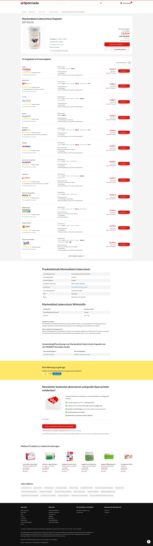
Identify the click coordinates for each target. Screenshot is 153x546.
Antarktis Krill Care (26, 487)
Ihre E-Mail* (45, 419)
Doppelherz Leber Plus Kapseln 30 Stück (70, 464)
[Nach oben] (149, 542)
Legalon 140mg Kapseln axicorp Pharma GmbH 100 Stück (109, 464)
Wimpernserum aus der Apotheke (30, 495)
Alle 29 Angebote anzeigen (75, 256)
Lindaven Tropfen (73, 487)
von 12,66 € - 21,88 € (58, 39)
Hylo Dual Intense (48, 487)
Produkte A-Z (52, 514)
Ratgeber (51, 516)
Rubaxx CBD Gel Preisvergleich (29, 491)
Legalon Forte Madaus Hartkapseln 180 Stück (89, 464)
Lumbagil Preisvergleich (87, 487)
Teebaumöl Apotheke (93, 491)
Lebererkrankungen (48, 354)
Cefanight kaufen (119, 487)
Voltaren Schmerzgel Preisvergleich (104, 487)
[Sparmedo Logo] (30, 3)
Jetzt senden (57, 373)
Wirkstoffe (51, 518)
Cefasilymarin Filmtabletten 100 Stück (128, 464)
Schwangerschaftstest (63, 495)
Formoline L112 (38, 487)
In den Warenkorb (120, 49)
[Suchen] (100, 3)
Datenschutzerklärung (75, 430)
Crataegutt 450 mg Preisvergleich (63, 491)
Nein (50, 373)
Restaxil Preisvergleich (79, 491)
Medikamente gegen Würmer (108, 491)
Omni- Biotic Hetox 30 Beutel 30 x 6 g (30, 464)
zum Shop (123, 71)
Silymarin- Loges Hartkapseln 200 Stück (50, 464)
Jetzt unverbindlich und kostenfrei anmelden (59, 426)
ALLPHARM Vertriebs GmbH (57, 44)
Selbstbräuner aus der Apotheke (79, 495)
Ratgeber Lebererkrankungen (82, 354)
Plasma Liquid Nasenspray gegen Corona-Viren (101, 495)
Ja (45, 373)
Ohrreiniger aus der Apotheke (48, 495)
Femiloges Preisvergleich (46, 491)
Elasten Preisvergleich (61, 487)
